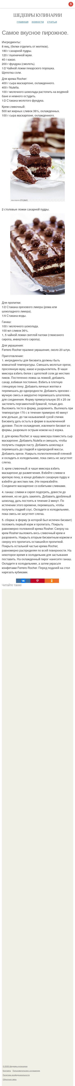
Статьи (52, 22)
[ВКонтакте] (23, 581)
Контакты (7, 1070)
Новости (38, 22)
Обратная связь (10, 1079)
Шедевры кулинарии (37, 15)
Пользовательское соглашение (26, 1070)
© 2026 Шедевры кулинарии (15, 1066)
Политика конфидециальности (16, 1075)
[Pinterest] (37, 581)
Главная (22, 22)
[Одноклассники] (52, 581)
